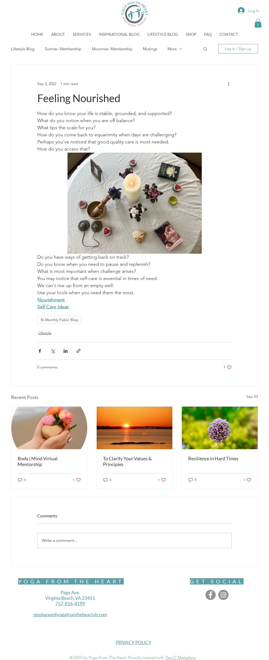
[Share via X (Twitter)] (52, 350)
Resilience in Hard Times (213, 458)
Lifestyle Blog (22, 48)
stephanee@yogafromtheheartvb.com (70, 614)
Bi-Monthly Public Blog (59, 319)
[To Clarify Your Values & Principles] (135, 428)
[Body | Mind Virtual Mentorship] (49, 428)
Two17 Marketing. (180, 657)
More (172, 48)
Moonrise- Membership (112, 48)
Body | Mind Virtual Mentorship (38, 461)
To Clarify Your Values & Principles (127, 461)
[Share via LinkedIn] (65, 350)
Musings (150, 48)
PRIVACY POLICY (133, 642)
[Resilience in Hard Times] (220, 428)
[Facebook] (210, 595)
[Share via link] (78, 350)
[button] (258, 23)
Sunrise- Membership (63, 48)
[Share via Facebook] (39, 350)
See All (252, 396)
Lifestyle (44, 333)
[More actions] (228, 84)
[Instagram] (223, 595)
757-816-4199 (70, 603)
